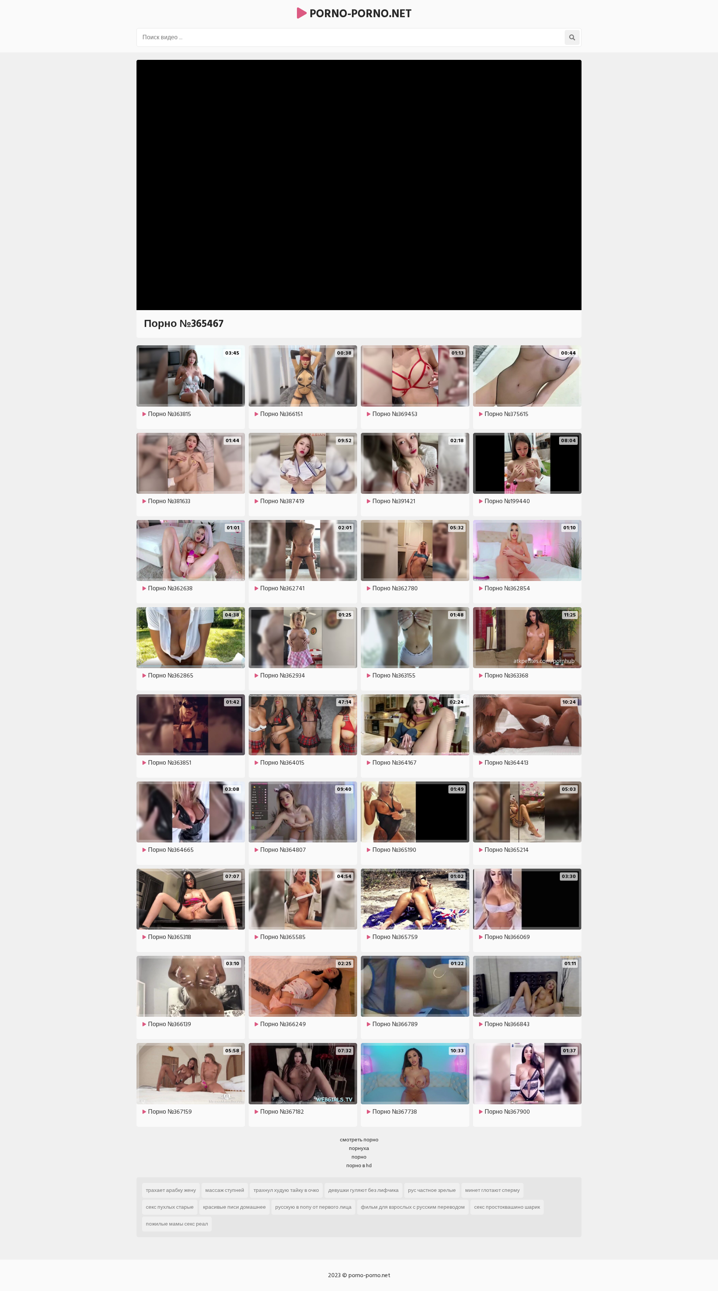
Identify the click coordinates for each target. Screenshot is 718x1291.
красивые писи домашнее (234, 1207)
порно (359, 1157)
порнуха (359, 1148)
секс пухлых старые (170, 1207)
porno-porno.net (359, 14)
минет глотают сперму (492, 1190)
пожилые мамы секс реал (177, 1224)
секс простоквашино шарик (507, 1207)
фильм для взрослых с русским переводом (413, 1207)
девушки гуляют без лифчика (363, 1190)
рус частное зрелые (432, 1190)
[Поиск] (572, 37)
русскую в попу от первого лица (313, 1207)
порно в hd (359, 1165)
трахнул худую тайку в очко (286, 1190)
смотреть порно (359, 1139)
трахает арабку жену (171, 1190)
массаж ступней (224, 1190)
